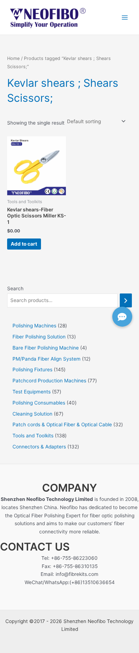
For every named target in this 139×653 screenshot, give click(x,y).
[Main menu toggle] (125, 17)
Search (15, 288)
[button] (122, 317)
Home (13, 58)
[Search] (126, 300)
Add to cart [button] (24, 244)
